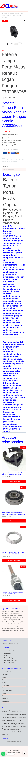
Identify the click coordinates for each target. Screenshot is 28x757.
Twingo (20, 732)
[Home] (2, 13)
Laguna (9, 720)
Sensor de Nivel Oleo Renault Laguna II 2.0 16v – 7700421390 (13, 592)
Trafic (16, 732)
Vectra (3, 734)
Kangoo (8, 161)
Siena (3, 732)
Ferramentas (5, 685)
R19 (17, 726)
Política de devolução (10, 660)
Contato (6, 655)
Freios (3, 688)
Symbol (12, 732)
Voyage (6, 734)
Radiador (14, 626)
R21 (20, 726)
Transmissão (5, 701)
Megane (16, 723)
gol (3, 717)
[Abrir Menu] (26, 6)
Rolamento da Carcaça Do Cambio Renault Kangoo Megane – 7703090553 (13, 513)
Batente (5, 50)
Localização (7, 653)
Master (4, 723)
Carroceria (13, 159)
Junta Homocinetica (17, 628)
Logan (12, 161)
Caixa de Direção (7, 630)
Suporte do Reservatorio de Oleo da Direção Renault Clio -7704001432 (12, 473)
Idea (14, 717)
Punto (14, 726)
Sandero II (12, 729)
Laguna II (13, 720)
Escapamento (6, 680)
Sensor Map (17, 624)
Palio (5, 726)
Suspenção (5, 698)
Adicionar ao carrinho (14, 481)
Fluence (21, 714)
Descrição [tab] (5, 166)
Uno (25, 732)
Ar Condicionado (6, 672)
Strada (7, 732)
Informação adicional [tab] (8, 169)
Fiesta (12, 714)
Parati (9, 726)
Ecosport (9, 714)
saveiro (16, 729)
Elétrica (4, 677)
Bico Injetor (9, 622)
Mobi (2, 726)
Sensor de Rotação (7, 624)
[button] (24, 21)
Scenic (15, 161)
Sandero (5, 729)
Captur (6, 711)
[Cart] (24, 752)
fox (25, 714)
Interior (4, 693)
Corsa (17, 711)
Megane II (22, 723)
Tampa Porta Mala (20, 159)
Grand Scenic (10, 717)
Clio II (14, 711)
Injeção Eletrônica (7, 690)
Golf (5, 717)
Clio (5, 161)
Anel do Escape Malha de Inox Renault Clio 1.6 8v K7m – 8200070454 (13, 553)
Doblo (21, 711)
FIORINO (16, 714)
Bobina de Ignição (18, 622)
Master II (10, 723)
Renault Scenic (23, 726)
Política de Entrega (9, 662)
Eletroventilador (6, 628)
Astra (3, 711)
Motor (3, 696)
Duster (4, 714)
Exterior (4, 682)
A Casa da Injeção (9, 651)
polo (12, 726)
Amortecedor (16, 630)
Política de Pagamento (10, 658)
